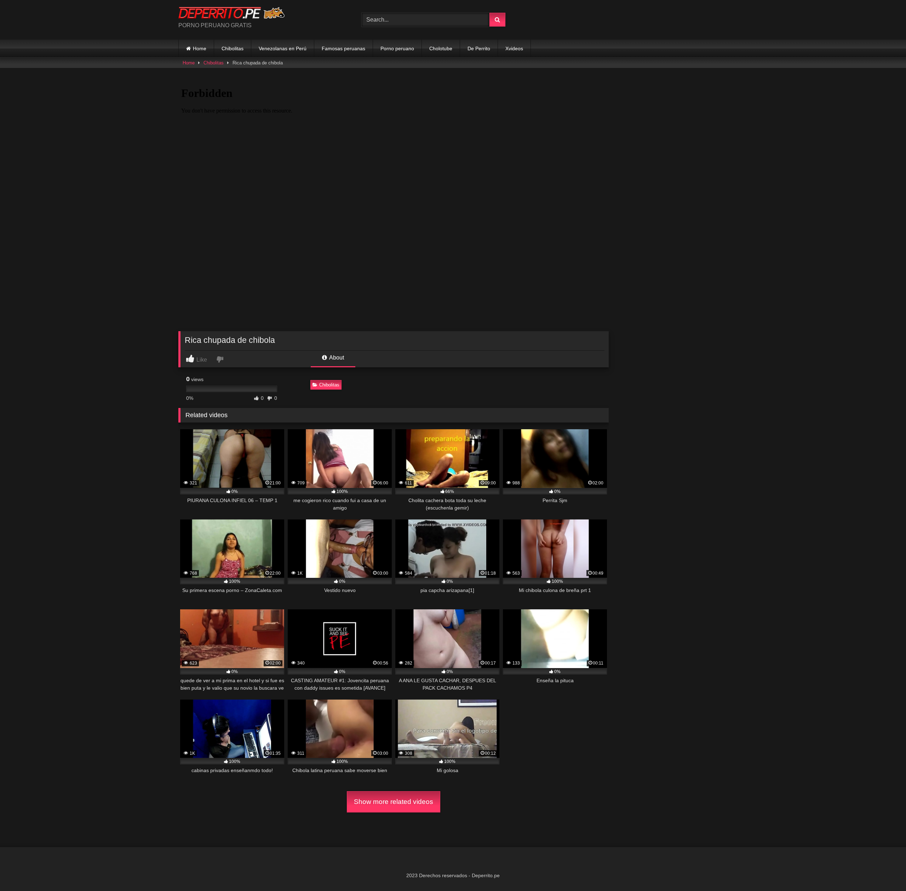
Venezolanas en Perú (282, 48)
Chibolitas (232, 48)
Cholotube (440, 48)
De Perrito (479, 48)
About (336, 358)
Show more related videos (393, 801)
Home (199, 48)
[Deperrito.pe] (231, 14)
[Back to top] (884, 870)
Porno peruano (397, 48)
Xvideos (514, 48)
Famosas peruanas (343, 48)
